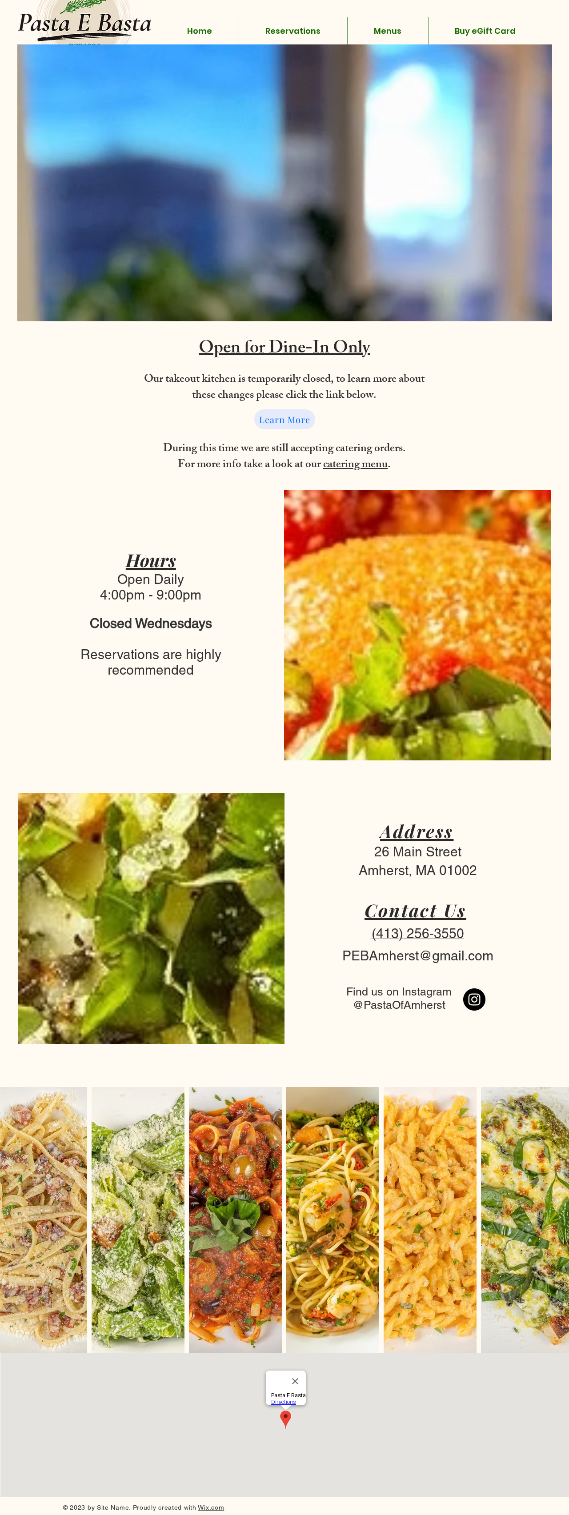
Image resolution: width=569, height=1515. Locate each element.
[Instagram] (474, 999)
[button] (388, 30)
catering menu (355, 465)
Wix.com (211, 1507)
